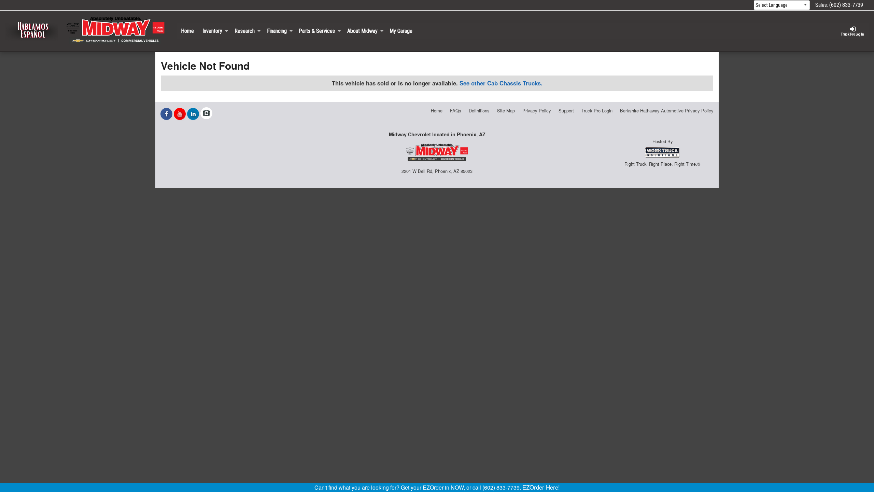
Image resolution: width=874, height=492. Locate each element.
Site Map (506, 110)
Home (187, 31)
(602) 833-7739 (846, 5)
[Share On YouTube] (180, 113)
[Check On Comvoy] (206, 113)
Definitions (479, 110)
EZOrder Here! (541, 487)
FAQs (455, 110)
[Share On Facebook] (166, 113)
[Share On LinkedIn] (193, 113)
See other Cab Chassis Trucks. (501, 83)
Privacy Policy (536, 110)
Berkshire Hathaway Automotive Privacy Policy (667, 110)
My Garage (401, 31)
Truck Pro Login (596, 110)
